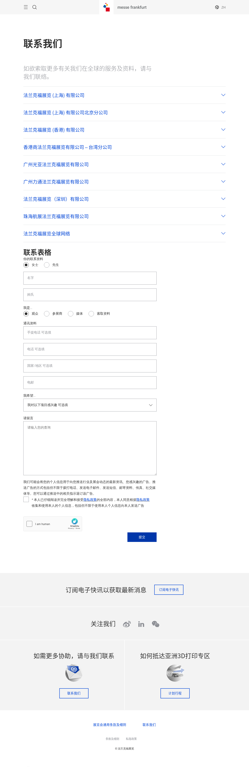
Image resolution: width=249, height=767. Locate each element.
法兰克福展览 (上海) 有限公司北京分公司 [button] (65, 112)
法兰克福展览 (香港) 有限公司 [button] (53, 129)
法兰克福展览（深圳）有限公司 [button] (56, 199)
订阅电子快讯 (169, 589)
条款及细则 (112, 739)
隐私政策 (90, 499)
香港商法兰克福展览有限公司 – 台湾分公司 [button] (67, 147)
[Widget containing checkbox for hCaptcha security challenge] (52, 523)
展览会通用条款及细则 (109, 724)
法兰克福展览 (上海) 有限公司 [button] (53, 95)
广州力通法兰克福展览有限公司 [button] (56, 181)
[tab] (124, 95)
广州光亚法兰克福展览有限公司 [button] (56, 164)
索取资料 (103, 313)
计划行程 (175, 693)
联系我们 (74, 693)
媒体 (79, 313)
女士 (35, 265)
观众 (35, 313)
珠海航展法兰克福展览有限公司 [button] (56, 216)
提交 (142, 537)
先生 (55, 265)
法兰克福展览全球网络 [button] (46, 233)
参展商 (57, 313)
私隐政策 (131, 739)
